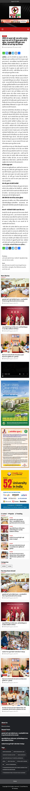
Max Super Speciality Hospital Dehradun (13, 758)
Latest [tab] (4, 514)
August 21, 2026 (13, 358)
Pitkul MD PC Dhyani (22, 761)
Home (15, 781)
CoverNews (23, 786)
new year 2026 (11, 761)
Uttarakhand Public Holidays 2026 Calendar (14, 772)
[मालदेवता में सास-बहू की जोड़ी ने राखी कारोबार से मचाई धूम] (4, 537)
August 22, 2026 (13, 303)
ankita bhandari (7, 751)
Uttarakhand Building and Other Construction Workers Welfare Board (15, 768)
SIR (3, 764)
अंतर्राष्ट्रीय (4, 566)
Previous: (15, 258)
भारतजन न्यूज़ (5, 303)
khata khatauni (22, 754)
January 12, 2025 (17, 47)
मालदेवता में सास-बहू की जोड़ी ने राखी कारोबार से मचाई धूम (16, 538)
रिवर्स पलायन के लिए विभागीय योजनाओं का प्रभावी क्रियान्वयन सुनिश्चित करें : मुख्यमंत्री (13, 356)
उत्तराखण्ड (4, 36)
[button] (2, 29)
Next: (14, 266)
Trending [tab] (19, 514)
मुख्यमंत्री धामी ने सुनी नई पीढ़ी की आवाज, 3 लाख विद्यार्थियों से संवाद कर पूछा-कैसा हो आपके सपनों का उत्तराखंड (15, 300)
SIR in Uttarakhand (11, 764)
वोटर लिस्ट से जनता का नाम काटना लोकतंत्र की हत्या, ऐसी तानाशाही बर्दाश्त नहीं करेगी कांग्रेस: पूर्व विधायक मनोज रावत (17, 556)
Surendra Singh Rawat (7, 47)
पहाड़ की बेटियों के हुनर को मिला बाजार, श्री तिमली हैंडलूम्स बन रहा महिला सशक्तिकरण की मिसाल (15, 328)
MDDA (4, 761)
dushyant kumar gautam (9, 754)
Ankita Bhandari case (18, 751)
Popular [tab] (11, 514)
